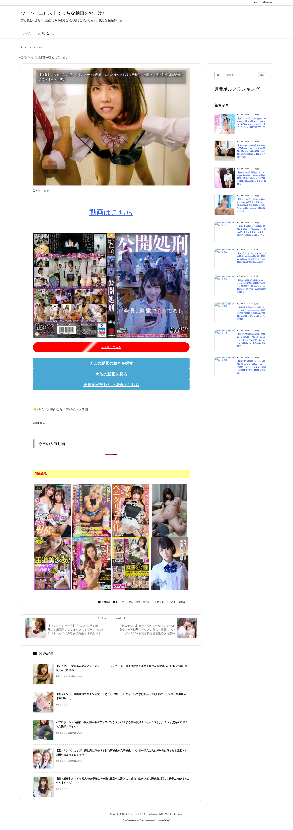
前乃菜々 (147, 602)
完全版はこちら (111, 347)
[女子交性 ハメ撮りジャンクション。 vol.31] (130, 563)
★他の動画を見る (111, 374)
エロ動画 (38, 47)
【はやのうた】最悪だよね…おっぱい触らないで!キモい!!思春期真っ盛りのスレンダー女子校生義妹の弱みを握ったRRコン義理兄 (251, 178)
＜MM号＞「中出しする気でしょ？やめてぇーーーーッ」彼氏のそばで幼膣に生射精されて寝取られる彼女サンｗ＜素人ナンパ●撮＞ (251, 313)
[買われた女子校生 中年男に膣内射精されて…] (169, 563)
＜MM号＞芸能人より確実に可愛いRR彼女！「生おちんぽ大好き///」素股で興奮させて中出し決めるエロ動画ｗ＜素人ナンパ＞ (251, 232)
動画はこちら (111, 212)
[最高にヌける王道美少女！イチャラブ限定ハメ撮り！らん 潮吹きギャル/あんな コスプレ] (52, 563)
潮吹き (182, 602)
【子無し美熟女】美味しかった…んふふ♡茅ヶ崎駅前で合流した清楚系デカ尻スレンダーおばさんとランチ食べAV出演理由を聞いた (251, 286)
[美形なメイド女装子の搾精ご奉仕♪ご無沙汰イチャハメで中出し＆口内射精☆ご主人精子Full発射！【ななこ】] (130, 510)
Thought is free (163, 820)
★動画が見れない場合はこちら (111, 384)
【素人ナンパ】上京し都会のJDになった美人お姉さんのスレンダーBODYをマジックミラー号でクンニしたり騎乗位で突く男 (251, 123)
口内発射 (159, 602)
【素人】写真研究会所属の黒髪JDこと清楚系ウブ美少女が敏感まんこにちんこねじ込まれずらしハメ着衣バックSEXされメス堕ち (251, 340)
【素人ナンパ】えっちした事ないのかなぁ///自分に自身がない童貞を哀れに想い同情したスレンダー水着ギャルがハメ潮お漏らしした (251, 205)
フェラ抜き (127, 602)
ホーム (25, 47)
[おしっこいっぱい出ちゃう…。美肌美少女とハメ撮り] (169, 510)
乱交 (138, 602)
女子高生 (171, 602)
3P (117, 602)
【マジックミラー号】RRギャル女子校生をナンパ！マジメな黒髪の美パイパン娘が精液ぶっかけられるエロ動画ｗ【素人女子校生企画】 (251, 151)
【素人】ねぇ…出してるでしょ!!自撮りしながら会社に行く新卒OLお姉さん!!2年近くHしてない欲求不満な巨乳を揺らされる (251, 258)
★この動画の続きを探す (111, 363)
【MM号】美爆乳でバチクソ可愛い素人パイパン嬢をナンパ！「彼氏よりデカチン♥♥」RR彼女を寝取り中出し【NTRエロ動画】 (251, 367)
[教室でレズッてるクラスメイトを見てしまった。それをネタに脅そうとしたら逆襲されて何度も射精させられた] (52, 510)
